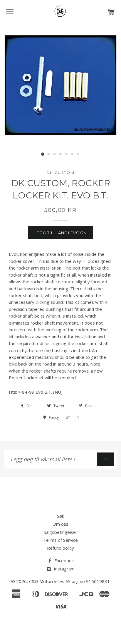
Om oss (60, 524)
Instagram (64, 569)
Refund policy (60, 548)
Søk (60, 516)
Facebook (63, 560)
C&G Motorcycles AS (49, 581)
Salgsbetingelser (61, 532)
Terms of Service (60, 540)
